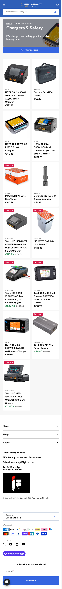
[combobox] (30, 12)
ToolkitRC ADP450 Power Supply (42, 343)
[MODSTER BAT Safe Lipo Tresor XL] (44, 230)
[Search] (53, 12)
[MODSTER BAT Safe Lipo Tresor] (16, 181)
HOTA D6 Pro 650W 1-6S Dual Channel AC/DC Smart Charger (15, 96)
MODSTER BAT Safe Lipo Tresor (15, 194)
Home (9, 23)
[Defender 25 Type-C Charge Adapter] (44, 181)
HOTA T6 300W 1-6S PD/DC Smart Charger (16, 145)
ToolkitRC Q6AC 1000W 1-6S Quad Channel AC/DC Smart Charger (14, 295)
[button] (4, 5)
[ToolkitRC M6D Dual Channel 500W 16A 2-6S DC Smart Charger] (44, 283)
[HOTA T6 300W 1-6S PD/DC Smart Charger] (16, 134)
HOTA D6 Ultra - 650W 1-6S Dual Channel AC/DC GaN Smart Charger (44, 146)
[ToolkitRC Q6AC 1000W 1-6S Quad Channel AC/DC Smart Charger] (16, 283)
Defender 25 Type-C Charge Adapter (44, 194)
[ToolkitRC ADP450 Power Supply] (44, 332)
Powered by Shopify (40, 498)
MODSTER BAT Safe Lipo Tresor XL (43, 238)
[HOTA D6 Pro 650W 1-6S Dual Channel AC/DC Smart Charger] (16, 83)
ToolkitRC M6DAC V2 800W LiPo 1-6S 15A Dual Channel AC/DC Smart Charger (15, 243)
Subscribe (30, 580)
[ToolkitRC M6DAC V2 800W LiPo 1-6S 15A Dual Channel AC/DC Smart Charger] (16, 230)
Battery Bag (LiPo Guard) (42, 93)
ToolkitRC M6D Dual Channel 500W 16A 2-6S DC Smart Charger (43, 295)
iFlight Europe (20, 498)
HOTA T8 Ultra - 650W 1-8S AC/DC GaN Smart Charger (15, 344)
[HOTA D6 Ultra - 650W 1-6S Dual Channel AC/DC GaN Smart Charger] (44, 134)
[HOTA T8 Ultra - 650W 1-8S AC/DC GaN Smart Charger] (16, 332)
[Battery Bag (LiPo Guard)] (44, 83)
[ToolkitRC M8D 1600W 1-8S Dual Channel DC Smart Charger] (16, 381)
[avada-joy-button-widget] (6, 582)
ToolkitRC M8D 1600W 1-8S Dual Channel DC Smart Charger (15, 394)
